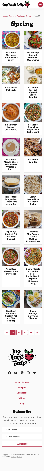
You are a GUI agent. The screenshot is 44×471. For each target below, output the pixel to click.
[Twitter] (34, 373)
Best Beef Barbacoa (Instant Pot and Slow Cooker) (11, 316)
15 (13, 332)
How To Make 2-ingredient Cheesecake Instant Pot (10, 200)
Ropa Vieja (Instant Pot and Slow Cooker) (11, 235)
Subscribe (22, 443)
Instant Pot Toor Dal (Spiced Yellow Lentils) (33, 92)
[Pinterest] (22, 373)
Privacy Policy (16, 456)
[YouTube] (16, 373)
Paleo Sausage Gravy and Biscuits (33, 314)
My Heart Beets (16, 4)
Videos (22, 398)
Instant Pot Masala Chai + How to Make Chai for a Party (11, 164)
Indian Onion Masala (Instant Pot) (11, 127)
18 (31, 332)
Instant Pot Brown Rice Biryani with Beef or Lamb (33, 128)
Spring (28, 16)
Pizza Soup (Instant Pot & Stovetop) (11, 271)
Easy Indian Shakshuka (11, 88)
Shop (22, 403)
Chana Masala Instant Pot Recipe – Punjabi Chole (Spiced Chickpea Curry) (33, 276)
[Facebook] (9, 373)
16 (19, 332)
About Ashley (22, 382)
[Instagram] (28, 373)
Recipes (22, 387)
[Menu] (40, 4)
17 (25, 332)
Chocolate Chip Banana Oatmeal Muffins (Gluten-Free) (33, 236)
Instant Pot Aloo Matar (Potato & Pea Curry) (11, 56)
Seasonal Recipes (16, 16)
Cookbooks (22, 393)
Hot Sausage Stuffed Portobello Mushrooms (33, 56)
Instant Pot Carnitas (33, 160)
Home (4, 16)
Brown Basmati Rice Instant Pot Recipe (33, 200)
